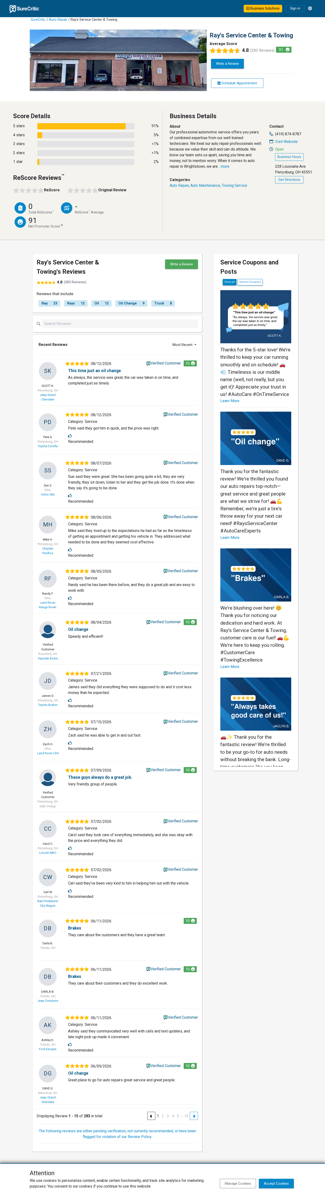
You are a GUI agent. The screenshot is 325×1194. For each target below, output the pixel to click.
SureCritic (38, 20)
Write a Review (227, 63)
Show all (229, 281)
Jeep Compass (47, 1000)
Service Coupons (250, 281)
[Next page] (194, 1116)
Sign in (295, 8)
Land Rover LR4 (48, 753)
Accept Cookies (276, 1183)
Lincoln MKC (47, 853)
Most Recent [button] (182, 345)
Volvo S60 (47, 494)
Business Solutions (265, 8)
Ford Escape (47, 1049)
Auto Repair (58, 20)
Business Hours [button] (289, 157)
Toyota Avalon (48, 705)
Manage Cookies (238, 1183)
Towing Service (234, 185)
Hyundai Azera (48, 658)
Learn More (229, 401)
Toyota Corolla (48, 446)
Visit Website (286, 141)
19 (186, 1116)
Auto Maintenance (205, 185)
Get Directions (289, 180)
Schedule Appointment (239, 83)
